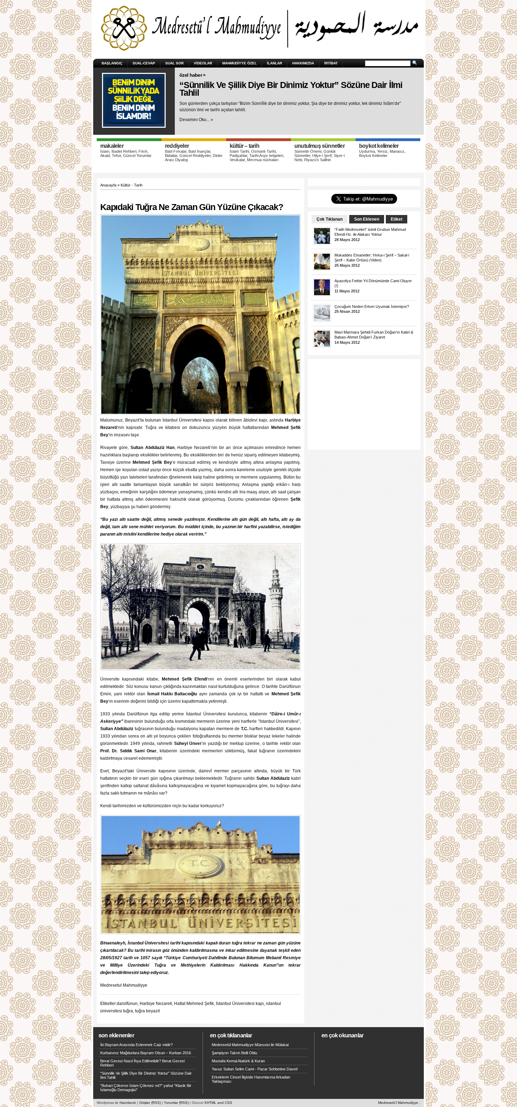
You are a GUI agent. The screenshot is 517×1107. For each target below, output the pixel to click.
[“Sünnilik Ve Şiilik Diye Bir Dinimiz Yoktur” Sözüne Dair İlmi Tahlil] (134, 100)
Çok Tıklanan (330, 219)
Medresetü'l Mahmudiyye (398, 1103)
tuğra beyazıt (147, 1010)
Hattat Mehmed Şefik (194, 1003)
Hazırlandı (128, 1103)
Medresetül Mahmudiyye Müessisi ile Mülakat (250, 1045)
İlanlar (274, 63)
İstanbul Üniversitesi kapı (240, 1003)
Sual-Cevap (144, 63)
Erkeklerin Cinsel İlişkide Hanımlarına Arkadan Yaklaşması (251, 1079)
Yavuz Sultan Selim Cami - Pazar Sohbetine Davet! (255, 1069)
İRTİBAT (331, 63)
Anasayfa (108, 185)
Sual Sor (174, 63)
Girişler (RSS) (150, 1103)
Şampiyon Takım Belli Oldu (234, 1053)
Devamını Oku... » (196, 119)
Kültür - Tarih (131, 185)
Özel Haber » (192, 75)
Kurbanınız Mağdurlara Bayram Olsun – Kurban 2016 (145, 1053)
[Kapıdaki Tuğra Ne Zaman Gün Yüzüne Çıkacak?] (202, 315)
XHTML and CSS (218, 1103)
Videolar (203, 63)
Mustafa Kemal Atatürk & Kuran (238, 1061)
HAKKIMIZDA (303, 63)
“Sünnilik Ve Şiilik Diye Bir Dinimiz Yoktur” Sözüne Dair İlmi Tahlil (290, 89)
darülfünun (127, 1003)
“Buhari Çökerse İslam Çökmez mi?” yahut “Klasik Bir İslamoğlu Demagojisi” (145, 1087)
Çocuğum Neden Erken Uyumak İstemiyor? (371, 306)
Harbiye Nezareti (156, 1003)
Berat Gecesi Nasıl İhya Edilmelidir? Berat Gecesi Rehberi (142, 1063)
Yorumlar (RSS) (176, 1103)
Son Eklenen (366, 219)
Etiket (396, 219)
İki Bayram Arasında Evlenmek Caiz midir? (136, 1045)
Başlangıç (112, 63)
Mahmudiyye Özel (239, 63)
